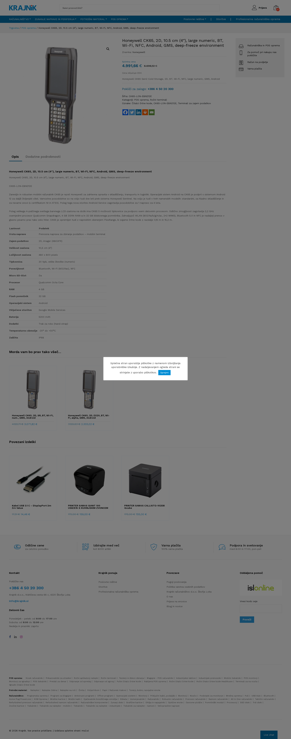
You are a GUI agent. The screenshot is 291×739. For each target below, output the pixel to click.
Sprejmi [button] (164, 372)
